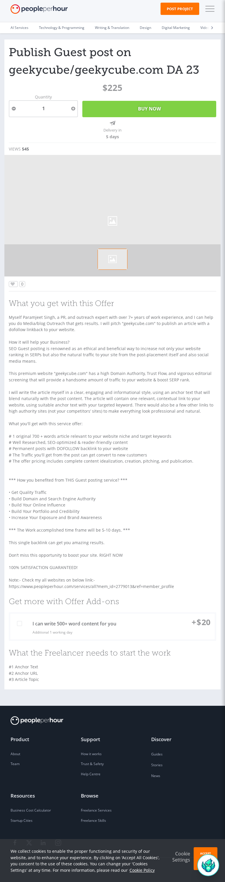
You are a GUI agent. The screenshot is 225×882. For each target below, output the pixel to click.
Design (145, 27)
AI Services (19, 27)
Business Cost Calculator (31, 810)
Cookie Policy (142, 870)
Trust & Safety (92, 763)
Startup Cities (22, 820)
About (15, 753)
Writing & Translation (112, 27)
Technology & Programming (61, 27)
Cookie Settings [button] (181, 856)
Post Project (180, 8)
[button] (208, 9)
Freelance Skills (93, 820)
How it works (91, 753)
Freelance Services (96, 810)
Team (15, 763)
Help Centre (90, 774)
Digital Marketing (176, 27)
